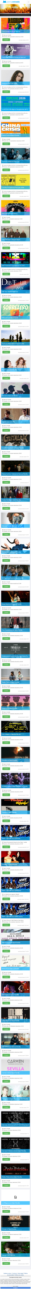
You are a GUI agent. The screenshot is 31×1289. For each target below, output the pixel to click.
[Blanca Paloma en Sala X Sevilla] (15, 546)
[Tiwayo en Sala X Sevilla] (15, 806)
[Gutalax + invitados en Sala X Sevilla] (15, 442)
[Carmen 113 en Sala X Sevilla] (15, 1066)
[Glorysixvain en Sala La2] (15, 520)
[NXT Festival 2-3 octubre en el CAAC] (15, 259)
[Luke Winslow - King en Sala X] (15, 233)
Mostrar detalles (15, 1286)
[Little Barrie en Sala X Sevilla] (15, 1014)
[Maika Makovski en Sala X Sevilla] (15, 1171)
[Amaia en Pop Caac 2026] (15, 77)
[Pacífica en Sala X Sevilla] (15, 363)
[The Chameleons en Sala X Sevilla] (15, 624)
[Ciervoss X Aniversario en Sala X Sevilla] (15, 1145)
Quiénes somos (7, 1273)
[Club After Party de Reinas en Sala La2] (15, 51)
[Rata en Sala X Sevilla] (15, 416)
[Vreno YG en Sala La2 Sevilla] (15, 962)
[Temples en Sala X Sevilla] (15, 858)
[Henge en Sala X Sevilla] (15, 1223)
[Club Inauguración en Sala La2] (15, 25)
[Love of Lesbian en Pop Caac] (15, 155)
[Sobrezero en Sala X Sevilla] (15, 311)
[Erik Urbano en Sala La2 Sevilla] (15, 728)
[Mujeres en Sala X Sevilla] (15, 702)
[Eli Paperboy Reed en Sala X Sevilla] (15, 572)
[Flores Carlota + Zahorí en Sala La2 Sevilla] (15, 468)
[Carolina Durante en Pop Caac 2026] (15, 181)
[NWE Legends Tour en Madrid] (15, 884)
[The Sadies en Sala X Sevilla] (15, 988)
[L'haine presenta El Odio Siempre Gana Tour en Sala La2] (15, 650)
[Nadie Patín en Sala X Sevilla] (15, 676)
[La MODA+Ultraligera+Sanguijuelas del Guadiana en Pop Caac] (15, 103)
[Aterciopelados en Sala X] (15, 207)
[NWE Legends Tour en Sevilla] (15, 832)
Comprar (6, 39)
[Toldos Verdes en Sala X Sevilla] (15, 494)
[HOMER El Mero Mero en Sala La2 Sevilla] (15, 780)
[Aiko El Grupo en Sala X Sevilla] (15, 936)
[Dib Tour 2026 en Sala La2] (15, 285)
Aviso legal (20, 1273)
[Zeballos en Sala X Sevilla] (15, 754)
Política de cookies (19, 1275)
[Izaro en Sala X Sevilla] (15, 1249)
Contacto (14, 1273)
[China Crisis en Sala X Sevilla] (15, 129)
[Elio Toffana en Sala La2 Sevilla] (15, 1040)
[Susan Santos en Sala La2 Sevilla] (15, 598)
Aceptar (15, 1287)
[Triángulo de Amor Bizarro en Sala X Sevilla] (15, 1093)
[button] (2, 8)
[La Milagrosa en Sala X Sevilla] (15, 1197)
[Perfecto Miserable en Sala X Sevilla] (15, 337)
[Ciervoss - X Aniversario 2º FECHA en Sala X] (15, 1119)
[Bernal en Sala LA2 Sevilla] (15, 389)
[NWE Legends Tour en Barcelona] (15, 910)
